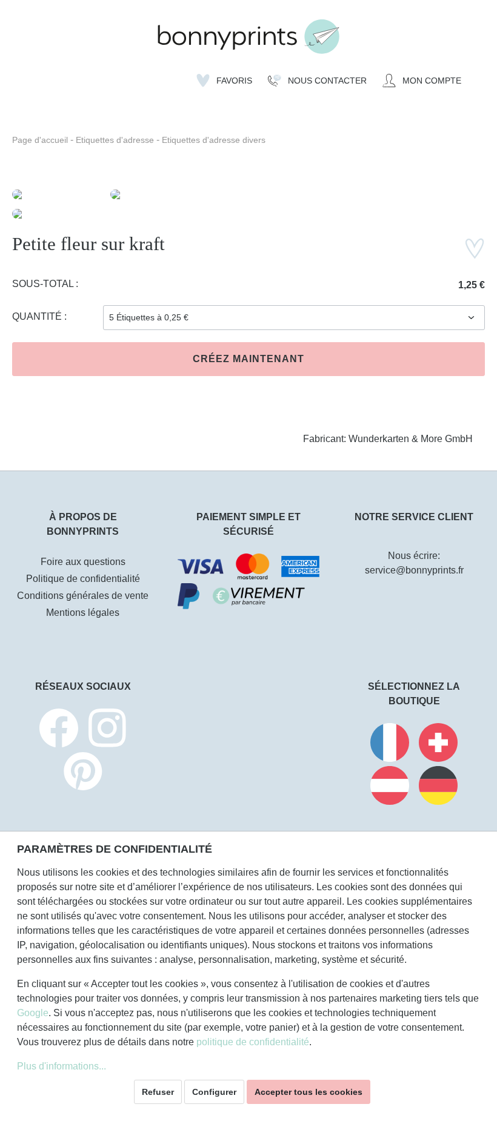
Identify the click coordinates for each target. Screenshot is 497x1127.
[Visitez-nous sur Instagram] (107, 730)
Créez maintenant (248, 359)
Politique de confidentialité (83, 578)
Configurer (214, 1092)
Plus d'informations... (61, 1066)
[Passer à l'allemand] (438, 787)
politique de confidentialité (252, 1042)
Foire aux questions (83, 562)
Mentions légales (82, 612)
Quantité (38, 316)
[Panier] (477, 76)
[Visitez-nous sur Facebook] (58, 730)
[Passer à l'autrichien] (389, 787)
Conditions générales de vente (82, 595)
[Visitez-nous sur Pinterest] (83, 773)
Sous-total (44, 284)
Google (32, 1013)
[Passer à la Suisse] (438, 744)
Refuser (158, 1092)
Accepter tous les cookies (308, 1092)
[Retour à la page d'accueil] (248, 36)
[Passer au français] (389, 744)
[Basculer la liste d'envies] (474, 248)
